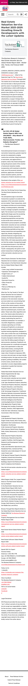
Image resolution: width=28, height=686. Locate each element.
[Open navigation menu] (2, 14)
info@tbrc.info (5, 584)
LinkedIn (4, 589)
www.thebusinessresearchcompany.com (13, 564)
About (6, 676)
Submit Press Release (14, 680)
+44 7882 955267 (6, 582)
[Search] (18, 14)
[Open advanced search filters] (21, 14)
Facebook (4, 591)
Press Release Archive (16, 676)
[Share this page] (26, 14)
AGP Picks (4, 2)
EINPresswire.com (7, 75)
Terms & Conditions (14, 683)
